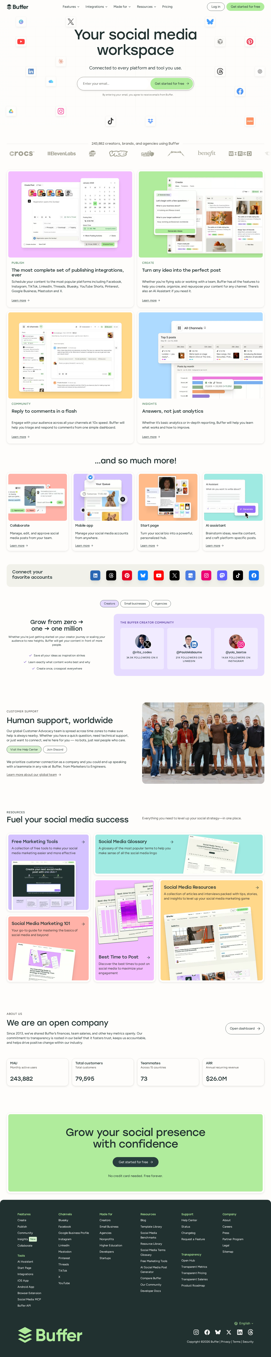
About (227, 1220)
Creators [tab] (109, 603)
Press (226, 1233)
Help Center (189, 1220)
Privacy (225, 1341)
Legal (226, 1245)
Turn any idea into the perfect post (181, 270)
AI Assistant (25, 1261)
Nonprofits (107, 1239)
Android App (26, 1287)
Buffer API (24, 1305)
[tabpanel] (135, 645)
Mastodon (65, 1251)
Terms (236, 1341)
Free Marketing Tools (153, 1261)
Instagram (64, 1239)
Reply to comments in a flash (44, 411)
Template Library (151, 1226)
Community (25, 1233)
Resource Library (151, 1243)
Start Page (24, 1268)
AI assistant (216, 526)
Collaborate (20, 526)
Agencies (106, 1233)
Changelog (188, 1233)
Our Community (150, 1284)
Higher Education (111, 1245)
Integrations (25, 1274)
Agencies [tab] (161, 603)
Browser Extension (29, 1293)
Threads (63, 1264)
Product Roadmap (193, 1285)
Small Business (109, 1226)
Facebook (64, 1226)
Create (22, 1220)
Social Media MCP (29, 1299)
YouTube (64, 1283)
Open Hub (188, 1260)
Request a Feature (193, 1239)
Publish (22, 1226)
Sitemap (228, 1251)
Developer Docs (150, 1291)
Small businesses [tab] (135, 603)
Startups (105, 1258)
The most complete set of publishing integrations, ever (68, 273)
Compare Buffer (150, 1278)
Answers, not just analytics (172, 411)
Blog (143, 1220)
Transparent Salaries (194, 1279)
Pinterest (64, 1258)
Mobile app (84, 526)
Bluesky (63, 1220)
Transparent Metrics (194, 1266)
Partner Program (233, 1239)
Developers (107, 1251)
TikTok (62, 1270)
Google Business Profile (73, 1233)
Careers (227, 1226)
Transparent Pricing (193, 1273)
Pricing (167, 7)
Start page (149, 526)
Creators (105, 1220)
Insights (27, 1239)
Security (248, 1341)
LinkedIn (64, 1245)
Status (185, 1226)
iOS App (23, 1280)
